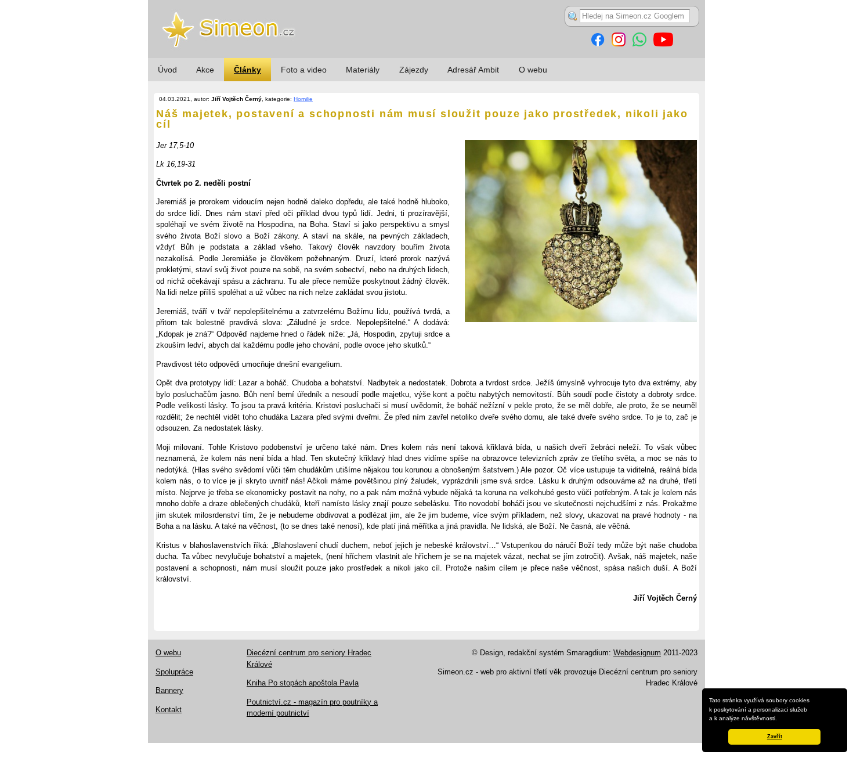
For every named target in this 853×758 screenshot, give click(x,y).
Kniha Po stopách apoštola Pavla (303, 682)
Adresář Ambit (473, 69)
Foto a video (304, 69)
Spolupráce (174, 671)
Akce (205, 69)
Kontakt (169, 709)
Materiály (362, 69)
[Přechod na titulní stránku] (426, 55)
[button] (780, 719)
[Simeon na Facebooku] (597, 43)
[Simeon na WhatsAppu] (639, 43)
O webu (533, 69)
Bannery (169, 690)
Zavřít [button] (774, 736)
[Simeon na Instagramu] (618, 43)
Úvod (167, 69)
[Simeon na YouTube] (663, 43)
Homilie (303, 99)
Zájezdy (413, 69)
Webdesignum (637, 652)
